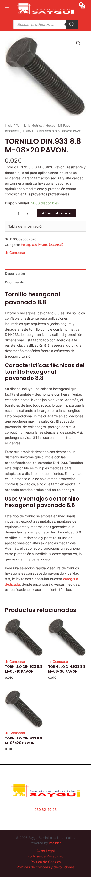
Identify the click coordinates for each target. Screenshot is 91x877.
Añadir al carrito (56, 213)
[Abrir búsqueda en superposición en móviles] (45, 24)
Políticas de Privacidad (45, 856)
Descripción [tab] (15, 273)
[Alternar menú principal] (7, 9)
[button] (78, 43)
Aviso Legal (45, 851)
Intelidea (55, 843)
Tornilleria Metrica (29, 125)
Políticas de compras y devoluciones (45, 867)
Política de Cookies (46, 862)
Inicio (9, 125)
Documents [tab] (14, 282)
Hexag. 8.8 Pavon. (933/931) (42, 245)
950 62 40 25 (45, 810)
